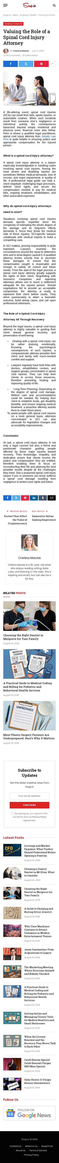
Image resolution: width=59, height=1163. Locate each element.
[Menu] (5, 5)
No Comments (13, 55)
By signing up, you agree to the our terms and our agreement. (30, 817)
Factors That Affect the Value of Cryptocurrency (15, 520)
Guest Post (47, 1146)
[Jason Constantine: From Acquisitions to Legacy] (12, 954)
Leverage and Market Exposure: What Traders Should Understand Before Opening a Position (40, 850)
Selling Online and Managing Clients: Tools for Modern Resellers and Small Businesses (39, 1018)
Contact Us (15, 1146)
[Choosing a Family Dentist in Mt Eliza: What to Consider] (12, 873)
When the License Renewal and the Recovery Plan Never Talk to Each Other (40, 1041)
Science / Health (28, 15)
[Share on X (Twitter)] (26, 64)
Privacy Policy (39, 816)
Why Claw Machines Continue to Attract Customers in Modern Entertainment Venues (37, 931)
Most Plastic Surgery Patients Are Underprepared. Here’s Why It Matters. (29, 736)
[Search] (54, 5)
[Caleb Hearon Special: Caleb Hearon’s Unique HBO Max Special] (12, 1064)
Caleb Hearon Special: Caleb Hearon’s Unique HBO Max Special (37, 1063)
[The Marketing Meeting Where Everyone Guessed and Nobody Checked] (12, 971)
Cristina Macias (21, 50)
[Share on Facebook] (10, 64)
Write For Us (31, 1146)
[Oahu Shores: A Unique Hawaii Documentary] (12, 1084)
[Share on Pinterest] (41, 64)
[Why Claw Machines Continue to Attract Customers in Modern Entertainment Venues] (12, 930)
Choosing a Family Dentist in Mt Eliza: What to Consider (39, 872)
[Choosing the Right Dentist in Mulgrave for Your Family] (29, 616)
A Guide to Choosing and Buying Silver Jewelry (38, 910)
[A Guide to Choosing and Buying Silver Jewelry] (12, 913)
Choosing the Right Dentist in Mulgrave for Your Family (23, 637)
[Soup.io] (29, 5)
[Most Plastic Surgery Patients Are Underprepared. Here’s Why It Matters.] (29, 715)
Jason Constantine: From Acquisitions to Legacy (39, 951)
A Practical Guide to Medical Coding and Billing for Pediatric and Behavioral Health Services (27, 686)
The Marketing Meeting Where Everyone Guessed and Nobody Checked (39, 970)
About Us (20, 1150)
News (15, 15)
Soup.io (7, 15)
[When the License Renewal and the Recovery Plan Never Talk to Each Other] (12, 1041)
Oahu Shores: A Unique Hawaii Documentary (37, 1081)
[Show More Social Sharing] (52, 64)
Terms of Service (38, 1150)
